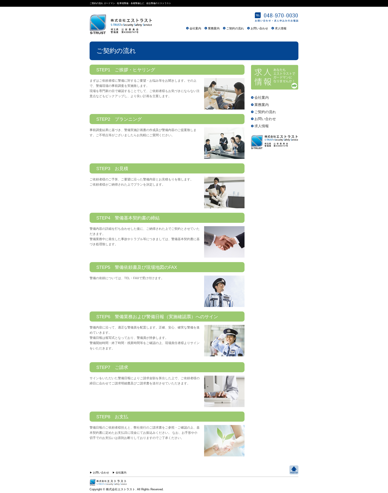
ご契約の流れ (235, 28)
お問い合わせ (259, 28)
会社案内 (195, 28)
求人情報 (281, 28)
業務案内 (214, 28)
